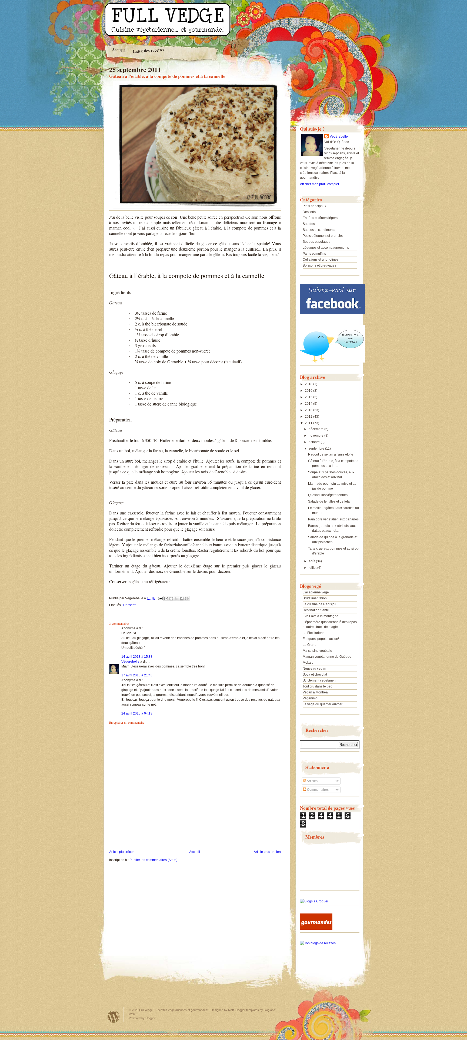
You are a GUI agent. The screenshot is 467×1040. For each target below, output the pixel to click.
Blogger (150, 1018)
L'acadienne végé (316, 592)
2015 (309, 397)
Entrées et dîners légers (320, 218)
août (312, 561)
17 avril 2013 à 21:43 (136, 675)
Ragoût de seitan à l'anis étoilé (330, 454)
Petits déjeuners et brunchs (323, 236)
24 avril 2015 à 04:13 (136, 713)
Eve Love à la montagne (320, 616)
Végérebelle (130, 661)
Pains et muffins (314, 253)
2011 (309, 423)
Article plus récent (122, 852)
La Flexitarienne (314, 633)
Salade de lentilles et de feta (329, 501)
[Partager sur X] (176, 598)
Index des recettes (149, 50)
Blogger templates (247, 1010)
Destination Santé (316, 610)
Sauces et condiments (319, 230)
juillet (313, 568)
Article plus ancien (267, 852)
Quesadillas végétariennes (328, 495)
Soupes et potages (316, 242)
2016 (309, 391)
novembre (316, 435)
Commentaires (317, 790)
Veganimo (310, 698)
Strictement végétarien (319, 680)
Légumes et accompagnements (326, 248)
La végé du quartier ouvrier (322, 704)
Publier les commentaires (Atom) (153, 860)
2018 (309, 384)
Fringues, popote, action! (321, 639)
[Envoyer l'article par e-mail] (160, 598)
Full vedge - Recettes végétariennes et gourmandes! (173, 1010)
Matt (231, 1010)
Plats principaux (314, 206)
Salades (309, 224)
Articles (312, 781)
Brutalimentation (315, 598)
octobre (315, 442)
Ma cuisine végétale (317, 651)
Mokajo (308, 662)
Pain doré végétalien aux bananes (333, 519)
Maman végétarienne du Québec (327, 657)
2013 (309, 410)
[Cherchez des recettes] (318, 943)
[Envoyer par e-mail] (166, 598)
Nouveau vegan (314, 668)
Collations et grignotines (320, 259)
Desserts (129, 605)
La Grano (309, 645)
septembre (317, 448)
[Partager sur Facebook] (181, 598)
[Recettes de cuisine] (316, 929)
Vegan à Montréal (316, 692)
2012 (309, 416)
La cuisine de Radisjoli (319, 604)
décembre (316, 429)
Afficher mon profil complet (319, 184)
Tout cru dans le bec (317, 686)
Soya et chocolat (315, 674)
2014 (309, 404)
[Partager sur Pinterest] (186, 598)
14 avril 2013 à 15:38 (136, 657)
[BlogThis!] (171, 598)
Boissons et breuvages (319, 265)
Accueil (118, 50)
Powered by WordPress (113, 1016)
